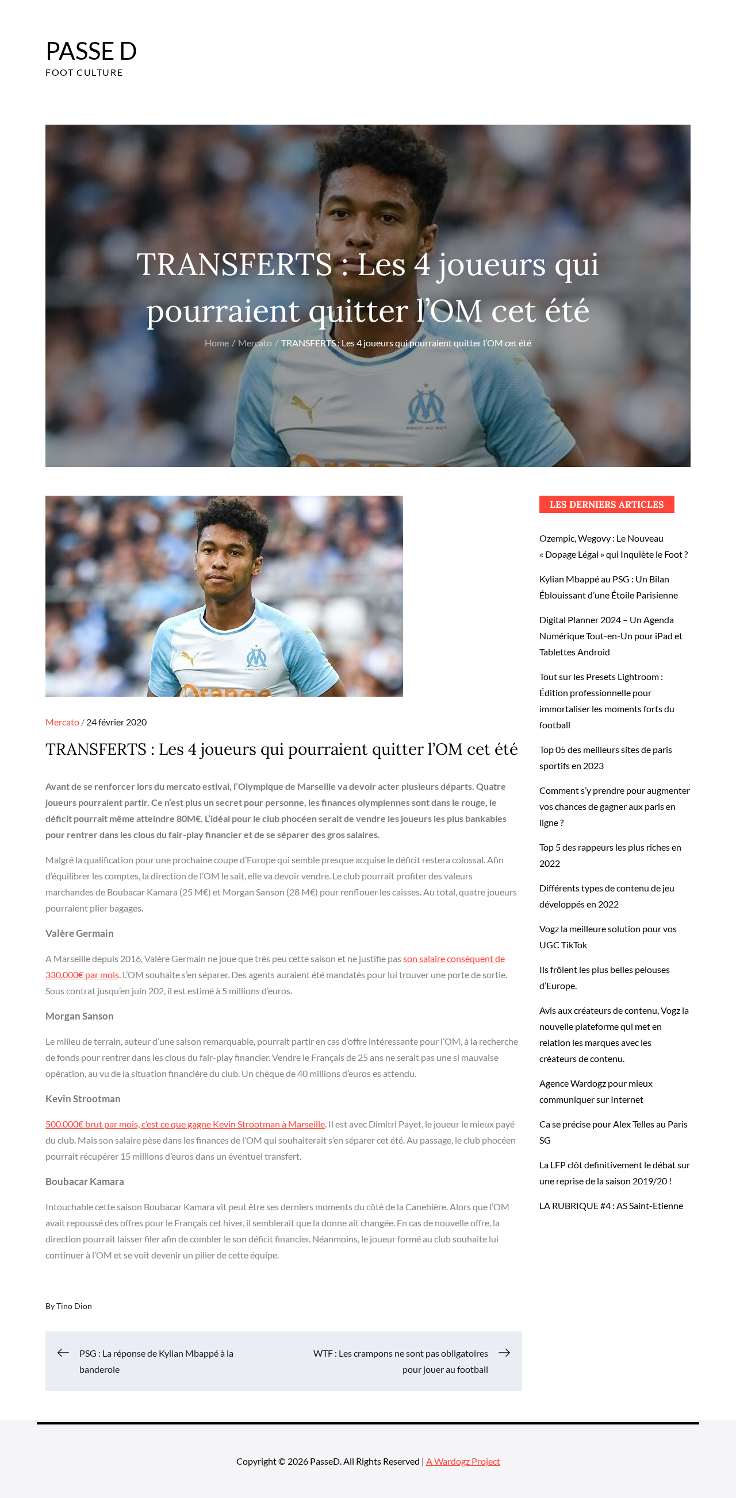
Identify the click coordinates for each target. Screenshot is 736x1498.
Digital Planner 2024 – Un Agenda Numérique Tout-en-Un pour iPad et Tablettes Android (611, 635)
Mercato (62, 721)
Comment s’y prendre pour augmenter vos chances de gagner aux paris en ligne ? (614, 806)
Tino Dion (74, 1306)
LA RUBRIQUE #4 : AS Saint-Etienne (611, 1205)
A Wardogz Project (463, 1460)
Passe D (91, 50)
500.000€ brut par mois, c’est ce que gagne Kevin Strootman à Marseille (185, 1123)
